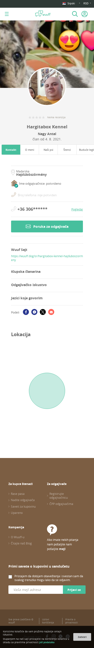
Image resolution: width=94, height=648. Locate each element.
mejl (62, 549)
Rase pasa (18, 494)
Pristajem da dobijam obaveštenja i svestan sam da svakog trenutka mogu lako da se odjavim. (48, 578)
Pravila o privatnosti (71, 621)
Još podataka (46, 642)
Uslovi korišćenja (48, 621)
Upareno (17, 513)
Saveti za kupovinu (23, 506)
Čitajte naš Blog (21, 543)
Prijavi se (74, 590)
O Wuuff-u (17, 537)
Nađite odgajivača (23, 500)
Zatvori (82, 637)
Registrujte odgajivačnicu (58, 495)
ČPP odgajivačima (61, 504)
